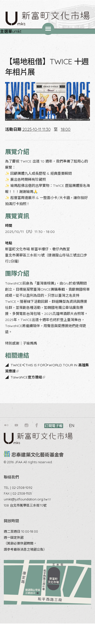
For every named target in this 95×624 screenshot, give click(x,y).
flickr (6, 425)
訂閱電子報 (54, 426)
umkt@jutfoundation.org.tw (27, 499)
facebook (36, 425)
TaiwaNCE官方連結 (27, 377)
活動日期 (13, 129)
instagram (26, 425)
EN (71, 425)
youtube (16, 425)
